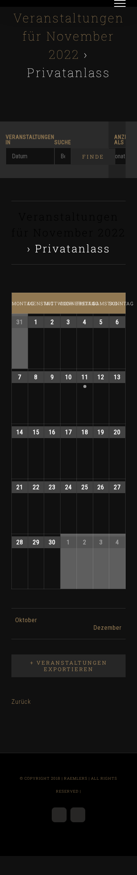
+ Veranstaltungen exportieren (68, 666)
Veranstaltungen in (30, 140)
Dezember (107, 627)
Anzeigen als (120, 140)
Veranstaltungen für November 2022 (68, 35)
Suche (62, 142)
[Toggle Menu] (120, 3)
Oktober (26, 620)
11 (84, 377)
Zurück (21, 701)
